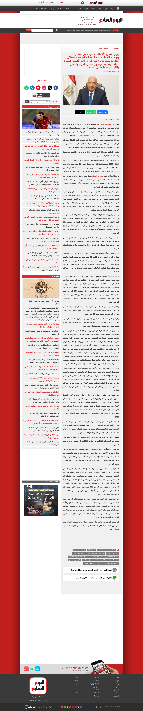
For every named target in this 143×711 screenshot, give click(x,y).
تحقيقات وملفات (104, 48)
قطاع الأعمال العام (83, 192)
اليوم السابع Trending (52, 107)
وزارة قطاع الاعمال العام (105, 124)
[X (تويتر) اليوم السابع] (50, 87)
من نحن (45, 701)
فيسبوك (100, 112)
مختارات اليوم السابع (52, 481)
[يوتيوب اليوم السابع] (38, 87)
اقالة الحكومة (113, 560)
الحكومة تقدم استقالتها (77, 557)
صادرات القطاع (97, 176)
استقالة (85, 560)
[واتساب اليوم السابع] (26, 87)
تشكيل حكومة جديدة (111, 563)
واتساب (89, 112)
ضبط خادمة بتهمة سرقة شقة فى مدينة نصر (43, 374)
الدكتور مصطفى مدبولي (92, 563)
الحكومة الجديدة (79, 553)
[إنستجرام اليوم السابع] (44, 87)
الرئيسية (116, 48)
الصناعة (100, 550)
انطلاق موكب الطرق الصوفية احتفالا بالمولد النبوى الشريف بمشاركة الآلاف (88, 30)
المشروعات (91, 550)
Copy (26, 101)
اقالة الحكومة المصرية (98, 560)
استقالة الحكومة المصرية (96, 553)
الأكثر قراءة (55, 276)
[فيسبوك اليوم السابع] (55, 87)
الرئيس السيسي (74, 560)
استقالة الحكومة (112, 553)
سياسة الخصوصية (35, 701)
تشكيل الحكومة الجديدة (96, 557)
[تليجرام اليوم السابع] (32, 87)
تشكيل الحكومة (113, 557)
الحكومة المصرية (79, 550)
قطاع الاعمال (111, 550)
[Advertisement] (71, 643)
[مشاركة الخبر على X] (80, 112)
